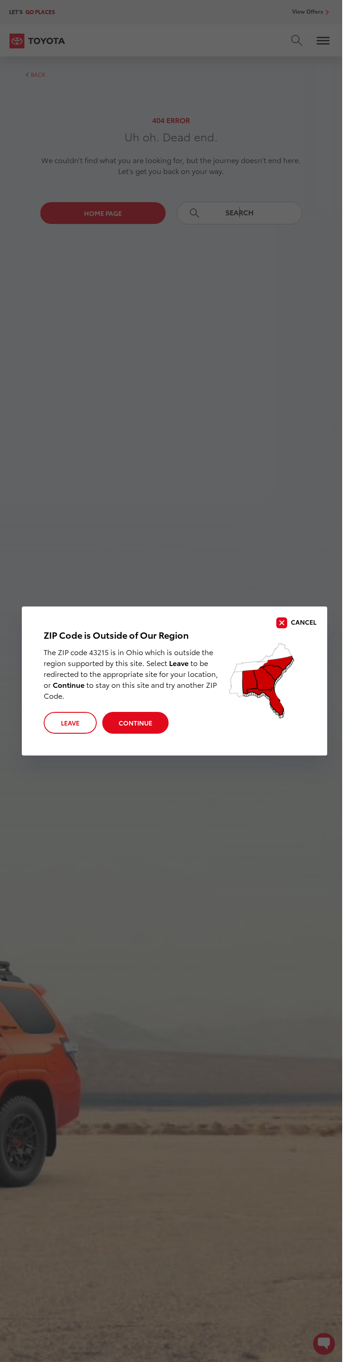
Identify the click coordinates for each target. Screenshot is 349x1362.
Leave (70, 722)
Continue (135, 722)
